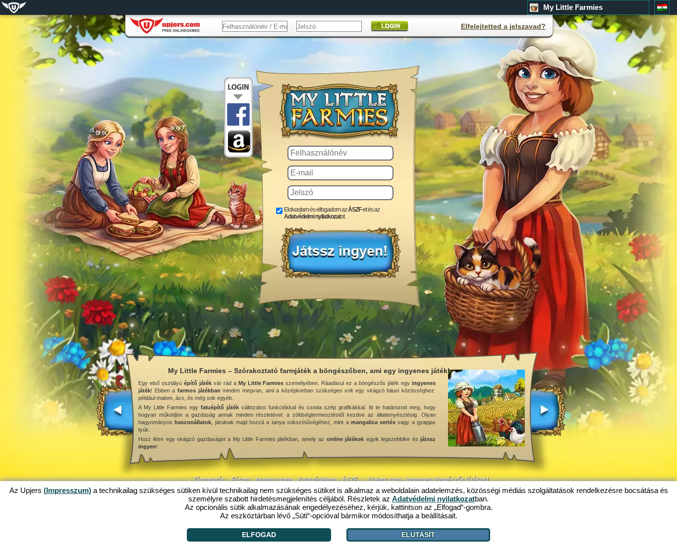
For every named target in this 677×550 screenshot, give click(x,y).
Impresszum (273, 479)
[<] (115, 415)
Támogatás (209, 479)
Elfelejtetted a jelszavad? (503, 26)
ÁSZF (349, 479)
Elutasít (418, 535)
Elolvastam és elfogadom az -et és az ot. (332, 213)
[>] (548, 415)
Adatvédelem (317, 479)
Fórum (240, 479)
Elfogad (259, 535)
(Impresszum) (67, 490)
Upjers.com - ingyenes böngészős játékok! (429, 479)
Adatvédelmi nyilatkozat (312, 216)
